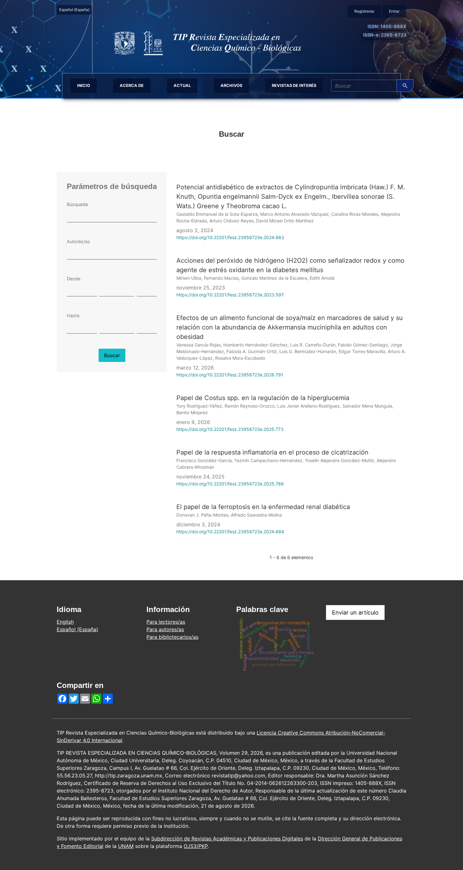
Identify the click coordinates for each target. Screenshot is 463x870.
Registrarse (364, 11)
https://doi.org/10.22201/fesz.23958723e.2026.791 (229, 374)
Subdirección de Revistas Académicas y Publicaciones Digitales (227, 838)
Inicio (83, 85)
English (65, 622)
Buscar (112, 355)
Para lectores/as (165, 622)
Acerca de (132, 85)
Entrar (394, 11)
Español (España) (75, 9)
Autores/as (78, 241)
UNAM (126, 846)
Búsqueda (77, 204)
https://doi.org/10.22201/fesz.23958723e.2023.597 (230, 294)
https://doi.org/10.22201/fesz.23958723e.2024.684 (230, 531)
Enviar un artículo (355, 612)
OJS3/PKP (196, 846)
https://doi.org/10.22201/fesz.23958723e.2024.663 (230, 237)
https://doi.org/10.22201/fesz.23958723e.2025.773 (229, 429)
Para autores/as (165, 629)
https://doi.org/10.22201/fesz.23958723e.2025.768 (230, 483)
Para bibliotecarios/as (172, 637)
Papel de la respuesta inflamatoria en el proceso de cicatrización (272, 452)
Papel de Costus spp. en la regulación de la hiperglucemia (262, 398)
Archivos (231, 85)
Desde (73, 278)
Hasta (73, 315)
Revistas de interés (294, 85)
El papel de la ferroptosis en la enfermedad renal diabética (263, 507)
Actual (182, 85)
